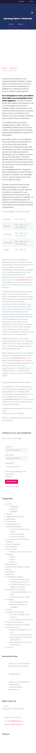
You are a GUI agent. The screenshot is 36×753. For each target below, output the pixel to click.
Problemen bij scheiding (15, 612)
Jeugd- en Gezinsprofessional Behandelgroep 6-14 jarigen (19, 665)
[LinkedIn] (19, 430)
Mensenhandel (11, 564)
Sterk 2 (12, 559)
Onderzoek (10, 574)
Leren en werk (11, 549)
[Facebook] (4, 430)
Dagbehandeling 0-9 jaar (15, 517)
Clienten (9, 514)
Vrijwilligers (14, 512)
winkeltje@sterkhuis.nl (25, 280)
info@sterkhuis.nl (16, 721)
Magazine (9, 554)
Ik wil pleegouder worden (19, 602)
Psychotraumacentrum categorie (18, 625)
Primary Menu (32, 12)
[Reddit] (23, 430)
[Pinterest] (11, 430)
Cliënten (31, 1)
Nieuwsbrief (10, 572)
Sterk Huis (13, 68)
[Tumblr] (15, 430)
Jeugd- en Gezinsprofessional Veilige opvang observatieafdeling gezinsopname (19, 685)
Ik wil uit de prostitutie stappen (21, 635)
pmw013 (9, 610)
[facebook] (3, 740)
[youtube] (14, 740)
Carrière (9, 504)
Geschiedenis (11, 519)
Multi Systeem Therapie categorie (18, 567)
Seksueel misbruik (13, 627)
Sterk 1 (12, 557)
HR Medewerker (14, 674)
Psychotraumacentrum (14, 622)
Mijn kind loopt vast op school (21, 552)
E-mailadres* (9, 463)
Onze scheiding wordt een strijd (21, 620)
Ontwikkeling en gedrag (14, 577)
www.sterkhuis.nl (17, 724)
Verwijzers (21, 1)
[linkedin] (7, 740)
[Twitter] (7, 430)
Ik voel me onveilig (17, 534)
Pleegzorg (9, 599)
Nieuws (4, 68)
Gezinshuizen (11, 522)
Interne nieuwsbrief (13, 544)
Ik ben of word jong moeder (20, 597)
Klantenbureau (11, 547)
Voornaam (9, 447)
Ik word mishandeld (17, 537)
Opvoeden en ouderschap (15, 589)
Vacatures (13, 509)
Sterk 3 (12, 562)
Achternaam (9, 455)
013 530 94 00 (16, 717)
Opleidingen (14, 506)
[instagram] (11, 740)
